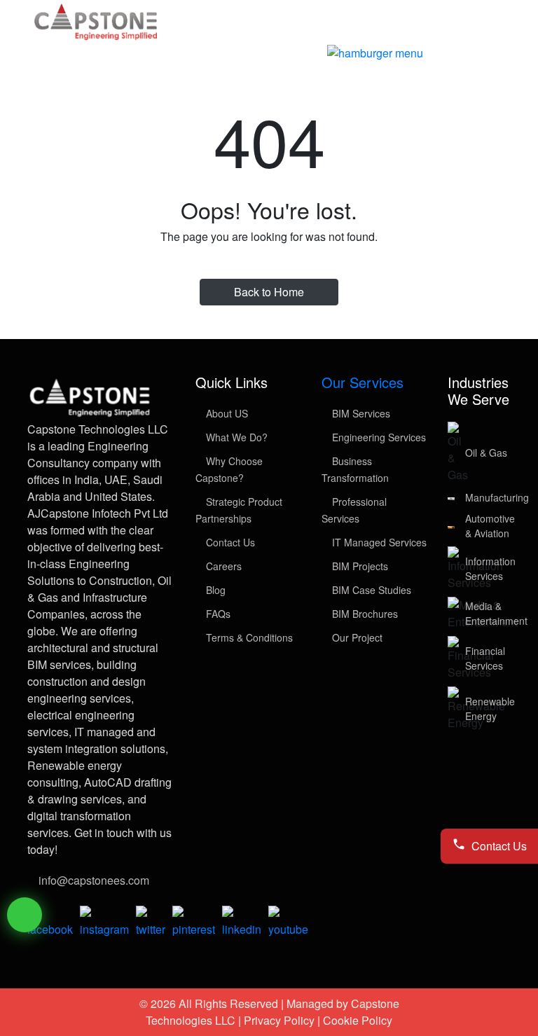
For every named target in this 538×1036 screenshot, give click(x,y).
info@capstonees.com (94, 880)
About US (225, 413)
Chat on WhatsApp (24, 914)
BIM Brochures (363, 614)
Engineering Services (377, 437)
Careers (222, 566)
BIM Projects (358, 566)
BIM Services (359, 413)
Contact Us (229, 542)
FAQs (216, 614)
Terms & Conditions (248, 637)
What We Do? (235, 437)
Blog (214, 590)
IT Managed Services (378, 542)
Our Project (355, 637)
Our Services (363, 382)
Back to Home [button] (269, 292)
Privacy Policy (279, 1020)
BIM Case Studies (370, 590)
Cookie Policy (357, 1020)
